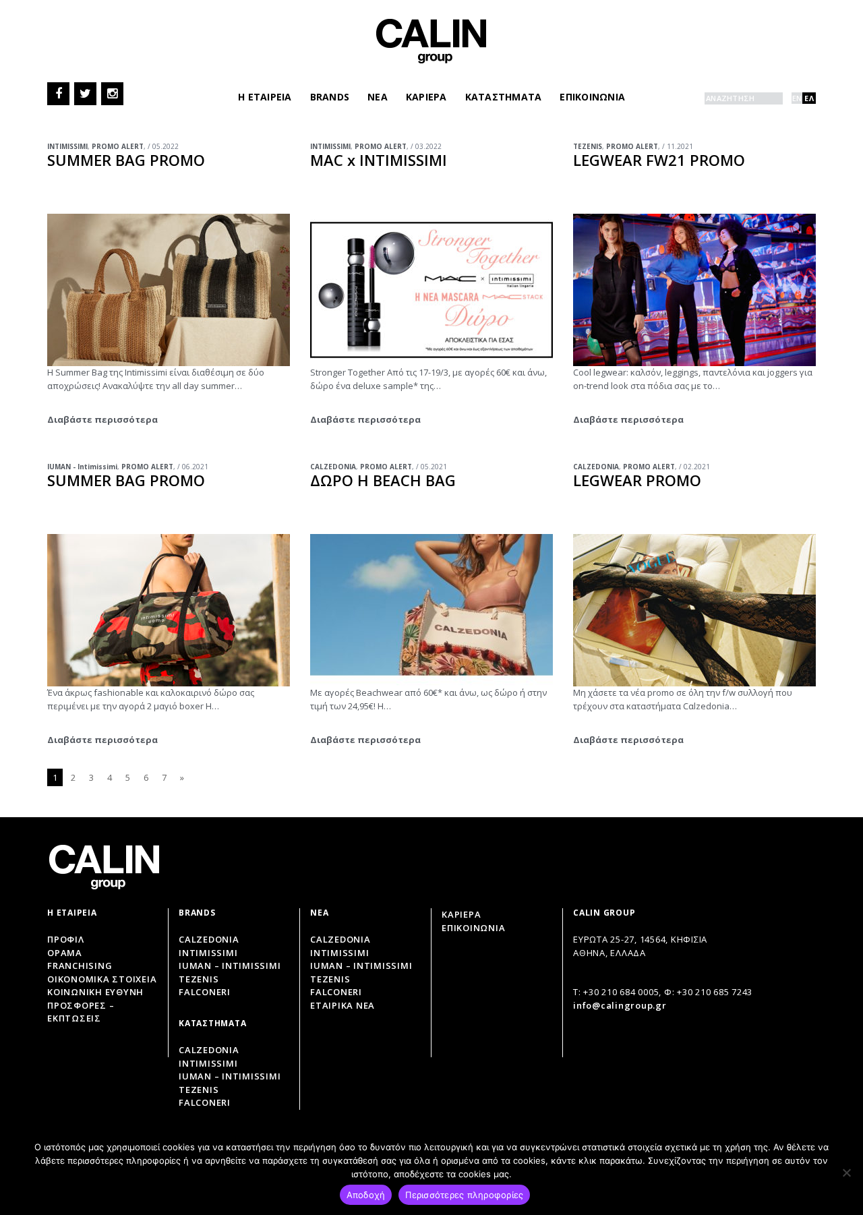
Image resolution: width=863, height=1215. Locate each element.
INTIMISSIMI (67, 146)
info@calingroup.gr (620, 1005)
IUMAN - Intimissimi (82, 466)
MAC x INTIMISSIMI (378, 160)
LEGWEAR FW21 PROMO (659, 160)
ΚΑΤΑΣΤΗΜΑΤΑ (503, 96)
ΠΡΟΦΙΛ (65, 939)
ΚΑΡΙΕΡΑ (426, 96)
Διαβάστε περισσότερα (102, 419)
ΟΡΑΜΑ (64, 953)
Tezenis (198, 979)
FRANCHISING (79, 965)
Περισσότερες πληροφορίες (464, 1194)
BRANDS (330, 96)
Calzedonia (209, 939)
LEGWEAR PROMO (637, 480)
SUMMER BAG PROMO (126, 160)
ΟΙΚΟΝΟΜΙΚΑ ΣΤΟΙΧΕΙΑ (101, 979)
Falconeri (205, 992)
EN (797, 98)
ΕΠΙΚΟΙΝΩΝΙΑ (592, 96)
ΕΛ (809, 98)
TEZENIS (587, 146)
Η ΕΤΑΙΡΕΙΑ (265, 96)
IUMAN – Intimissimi (229, 965)
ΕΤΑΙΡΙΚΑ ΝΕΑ (342, 1005)
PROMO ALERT (118, 146)
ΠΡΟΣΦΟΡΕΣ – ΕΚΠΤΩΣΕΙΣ (80, 1012)
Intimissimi (208, 953)
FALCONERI (336, 992)
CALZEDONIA (333, 466)
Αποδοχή (366, 1194)
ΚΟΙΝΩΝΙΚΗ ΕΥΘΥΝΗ (95, 992)
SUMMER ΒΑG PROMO (126, 480)
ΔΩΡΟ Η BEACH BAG (383, 480)
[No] (846, 1172)
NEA (377, 96)
